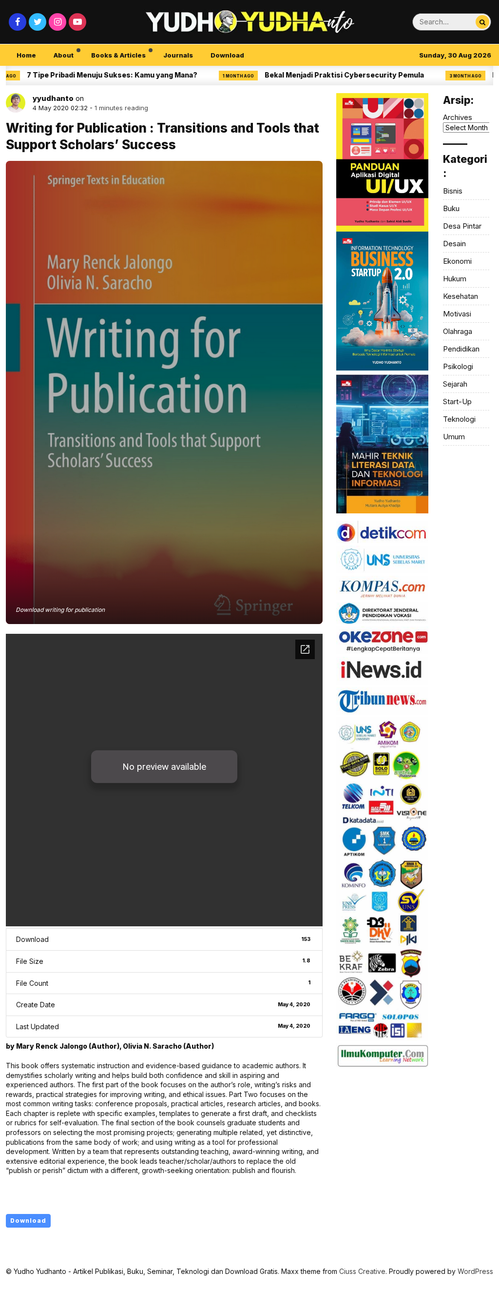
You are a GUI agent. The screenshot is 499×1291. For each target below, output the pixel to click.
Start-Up (457, 401)
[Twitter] (37, 22)
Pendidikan (461, 348)
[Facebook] (17, 22)
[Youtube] (77, 22)
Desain (454, 243)
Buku (451, 208)
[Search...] (482, 22)
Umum (454, 436)
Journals (178, 55)
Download (227, 55)
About (64, 55)
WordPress (475, 1271)
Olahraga (457, 331)
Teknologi (459, 419)
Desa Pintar (462, 226)
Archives (457, 117)
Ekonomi (457, 261)
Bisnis (452, 191)
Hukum (454, 278)
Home (26, 55)
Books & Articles (118, 55)
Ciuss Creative (362, 1271)
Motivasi (457, 313)
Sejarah (455, 384)
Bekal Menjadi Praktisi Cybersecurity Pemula (313, 75)
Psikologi (458, 366)
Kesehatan (460, 296)
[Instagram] (57, 22)
